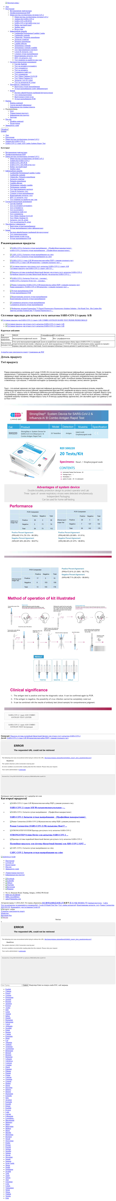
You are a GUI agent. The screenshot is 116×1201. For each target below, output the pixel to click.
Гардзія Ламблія (20, 64)
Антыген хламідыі (21, 39)
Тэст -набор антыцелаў (67, 905)
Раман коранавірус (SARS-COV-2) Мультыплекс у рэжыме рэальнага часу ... (39, 287)
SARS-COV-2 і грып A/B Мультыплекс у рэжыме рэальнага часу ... (36, 262)
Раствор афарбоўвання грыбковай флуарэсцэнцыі (33, 93)
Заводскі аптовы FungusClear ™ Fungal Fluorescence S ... (31, 310)
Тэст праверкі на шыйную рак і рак (28, 60)
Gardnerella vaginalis (22, 35)
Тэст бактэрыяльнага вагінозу (26, 50)
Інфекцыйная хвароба (18, 31)
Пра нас (8, 119)
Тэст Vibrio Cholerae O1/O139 (25, 76)
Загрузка (13, 117)
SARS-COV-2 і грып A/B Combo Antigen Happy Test (25, 143)
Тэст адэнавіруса (21, 68)
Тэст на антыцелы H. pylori (24, 82)
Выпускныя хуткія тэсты (24, 97)
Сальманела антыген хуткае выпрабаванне (26, 305)
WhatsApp (5, 913)
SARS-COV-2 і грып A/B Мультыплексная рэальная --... (37, 807)
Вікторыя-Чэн (6, 915)
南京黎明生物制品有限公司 (53, 903)
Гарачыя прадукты (94, 903)
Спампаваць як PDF (36, 352)
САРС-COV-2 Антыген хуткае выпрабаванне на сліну (31, 257)
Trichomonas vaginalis (22, 46)
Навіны (8, 101)
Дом (7, 7)
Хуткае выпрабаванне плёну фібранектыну (31, 89)
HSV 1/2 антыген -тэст (23, 58)
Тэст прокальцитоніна (23, 95)
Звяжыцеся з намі (12, 125)
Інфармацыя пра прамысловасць (22, 107)
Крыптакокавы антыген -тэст (25, 56)
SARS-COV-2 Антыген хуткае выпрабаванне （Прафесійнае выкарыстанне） (40, 250)
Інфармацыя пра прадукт (19, 115)
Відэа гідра (18, 29)
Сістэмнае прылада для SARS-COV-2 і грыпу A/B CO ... (31, 268)
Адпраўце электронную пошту (13, 911)
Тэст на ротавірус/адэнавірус (25, 66)
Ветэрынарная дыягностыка (21, 11)
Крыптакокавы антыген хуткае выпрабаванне (27, 299)
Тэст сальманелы (21, 74)
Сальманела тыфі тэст (22, 72)
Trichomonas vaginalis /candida (25, 48)
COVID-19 (9, 863)
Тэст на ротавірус (21, 70)
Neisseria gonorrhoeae (22, 41)
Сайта (105, 903)
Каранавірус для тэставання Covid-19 (25, 907)
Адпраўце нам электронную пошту (14, 352)
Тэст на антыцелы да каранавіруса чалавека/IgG (19, 905)
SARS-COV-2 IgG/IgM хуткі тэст (27, 23)
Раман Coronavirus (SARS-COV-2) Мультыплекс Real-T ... (38, 826)
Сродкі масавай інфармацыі (20, 105)
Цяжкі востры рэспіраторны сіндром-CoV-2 (27, 15)
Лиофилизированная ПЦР (20, 13)
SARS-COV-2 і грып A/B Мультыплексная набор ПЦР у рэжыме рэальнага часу (38, 738)
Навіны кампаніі (16, 103)
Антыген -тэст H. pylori (23, 80)
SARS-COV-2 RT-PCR (23, 21)
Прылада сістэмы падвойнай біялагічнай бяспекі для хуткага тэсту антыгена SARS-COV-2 (45, 736)
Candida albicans (20, 43)
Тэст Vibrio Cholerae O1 (23, 78)
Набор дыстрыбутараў (23, 25)
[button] (21, 716)
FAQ (12, 111)
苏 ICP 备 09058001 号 (78, 903)
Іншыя (12, 91)
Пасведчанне (15, 123)
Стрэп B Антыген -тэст (23, 52)
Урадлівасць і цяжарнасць (20, 84)
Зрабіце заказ (19, 27)
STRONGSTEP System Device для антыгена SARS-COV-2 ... (39, 835)
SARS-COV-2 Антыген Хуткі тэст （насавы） (28, 281)
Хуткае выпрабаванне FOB (25, 99)
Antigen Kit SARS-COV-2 (24, 19)
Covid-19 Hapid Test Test (48, 905)
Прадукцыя (9, 9)
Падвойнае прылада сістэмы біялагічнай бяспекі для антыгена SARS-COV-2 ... (40, 274)
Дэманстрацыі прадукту (19, 113)
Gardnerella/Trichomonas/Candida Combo (29, 33)
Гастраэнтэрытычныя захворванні (23, 62)
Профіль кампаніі (16, 121)
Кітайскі (5, 129)
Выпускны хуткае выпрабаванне (27, 86)
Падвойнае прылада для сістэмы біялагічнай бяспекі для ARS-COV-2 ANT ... (48, 843)
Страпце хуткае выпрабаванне (26, 54)
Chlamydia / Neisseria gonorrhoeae (27, 37)
